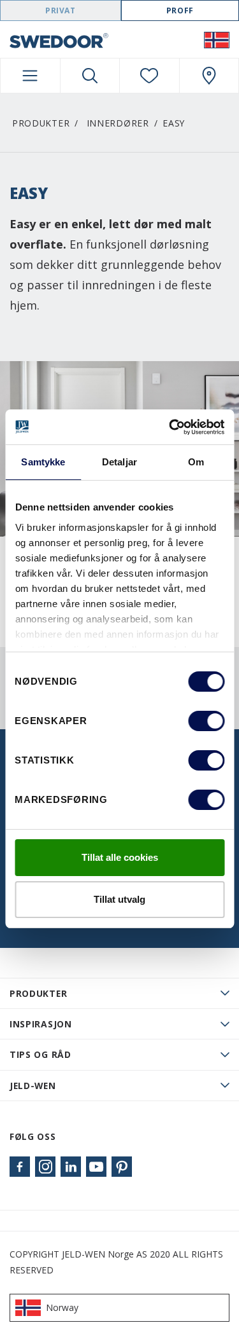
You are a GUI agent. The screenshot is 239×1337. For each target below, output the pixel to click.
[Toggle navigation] (30, 75)
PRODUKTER (38, 993)
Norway (62, 1307)
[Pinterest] (122, 1166)
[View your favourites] (149, 75)
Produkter (40, 123)
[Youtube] (96, 1166)
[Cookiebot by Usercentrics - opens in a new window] (170, 427)
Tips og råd (40, 1054)
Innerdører (118, 123)
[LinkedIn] (71, 1166)
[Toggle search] (90, 75)
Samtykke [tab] (43, 461)
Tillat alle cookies (120, 857)
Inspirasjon (41, 1024)
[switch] (206, 721)
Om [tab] (196, 461)
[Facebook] (20, 1166)
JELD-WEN (33, 1086)
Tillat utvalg (119, 899)
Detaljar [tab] (119, 461)
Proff (180, 10)
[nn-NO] (216, 39)
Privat (60, 10)
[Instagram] (45, 1166)
